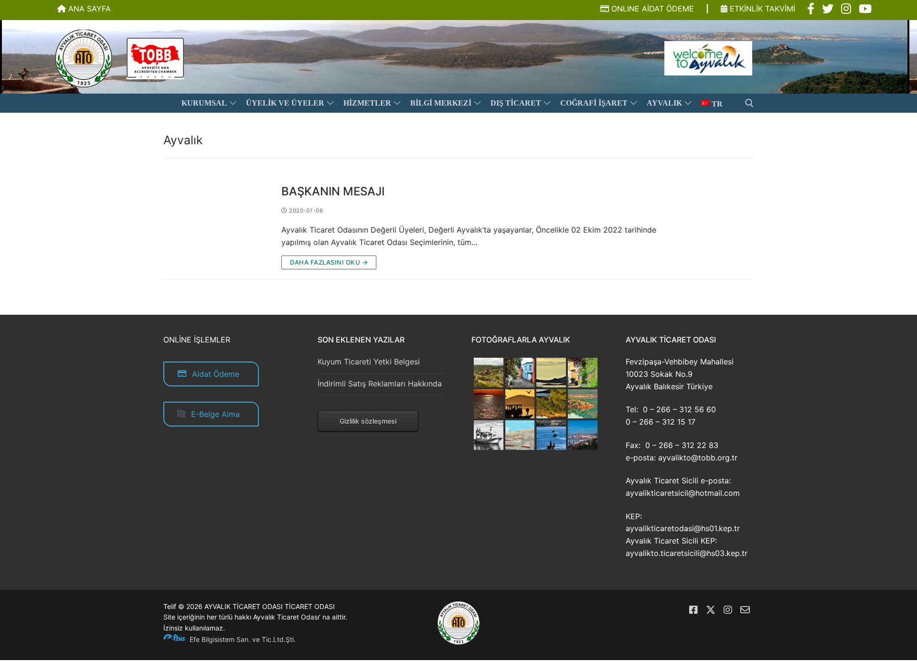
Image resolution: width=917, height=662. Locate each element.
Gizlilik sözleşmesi (368, 421)
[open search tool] (749, 103)
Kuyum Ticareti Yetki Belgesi (369, 361)
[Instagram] (727, 610)
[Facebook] (693, 610)
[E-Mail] (745, 610)
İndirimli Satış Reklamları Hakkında (380, 383)
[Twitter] (710, 610)
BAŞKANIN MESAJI (332, 191)
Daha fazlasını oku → (329, 262)
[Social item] (810, 9)
